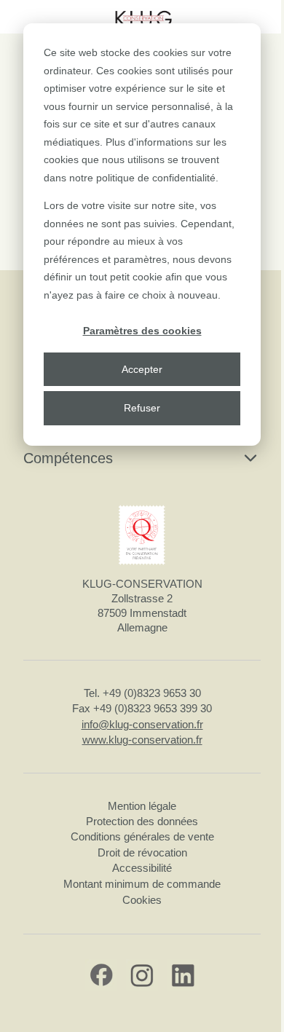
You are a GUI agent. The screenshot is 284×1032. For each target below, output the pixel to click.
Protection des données (142, 821)
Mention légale (142, 806)
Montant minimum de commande (142, 884)
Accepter (142, 369)
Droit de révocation (142, 852)
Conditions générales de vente (142, 836)
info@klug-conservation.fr (142, 724)
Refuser (142, 408)
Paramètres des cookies (142, 330)
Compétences (68, 458)
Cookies (142, 900)
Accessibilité (142, 868)
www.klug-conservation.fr (142, 739)
